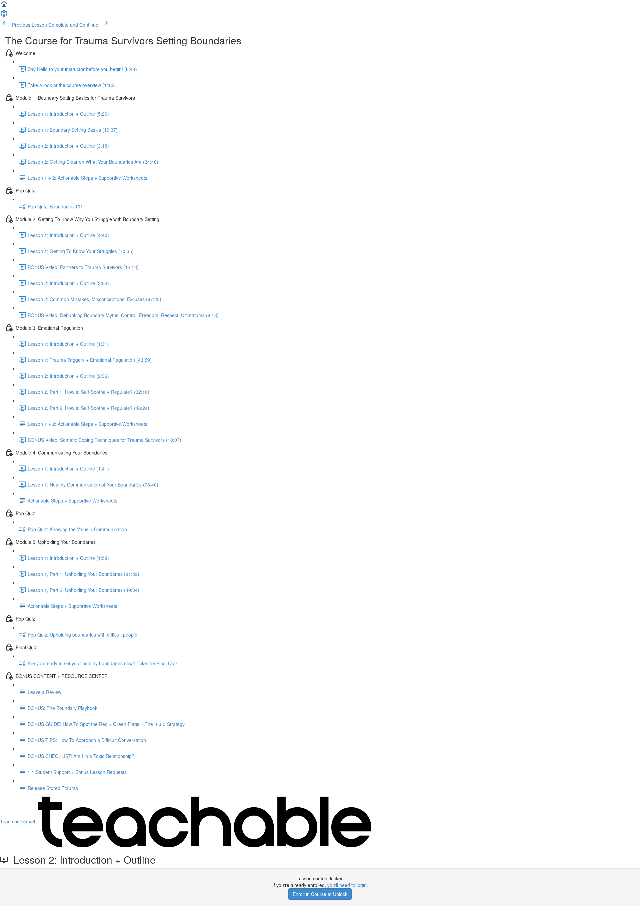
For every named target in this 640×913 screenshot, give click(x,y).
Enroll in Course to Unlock (320, 894)
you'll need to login (347, 885)
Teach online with (19, 821)
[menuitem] (4, 15)
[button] (4, 6)
